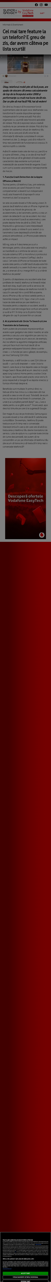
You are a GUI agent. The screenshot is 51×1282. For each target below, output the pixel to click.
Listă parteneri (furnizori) (7, 1268)
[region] (25, 1257)
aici (15, 1251)
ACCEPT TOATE (25, 1273)
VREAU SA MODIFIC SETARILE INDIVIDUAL (25, 1277)
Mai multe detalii (38, 1244)
